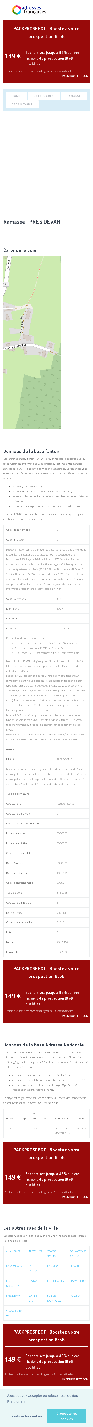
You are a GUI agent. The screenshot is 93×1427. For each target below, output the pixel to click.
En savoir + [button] (16, 1402)
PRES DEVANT (22, 104)
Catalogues (44, 95)
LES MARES (35, 1281)
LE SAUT (74, 1266)
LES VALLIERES (78, 1281)
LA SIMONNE (54, 1266)
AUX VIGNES (13, 1251)
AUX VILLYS (35, 1251)
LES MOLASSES (55, 1281)
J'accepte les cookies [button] (67, 1416)
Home (16, 95)
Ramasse (74, 95)
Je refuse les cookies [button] (26, 1416)
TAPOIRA (75, 1295)
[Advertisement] (46, 163)
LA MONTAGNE (15, 1266)
